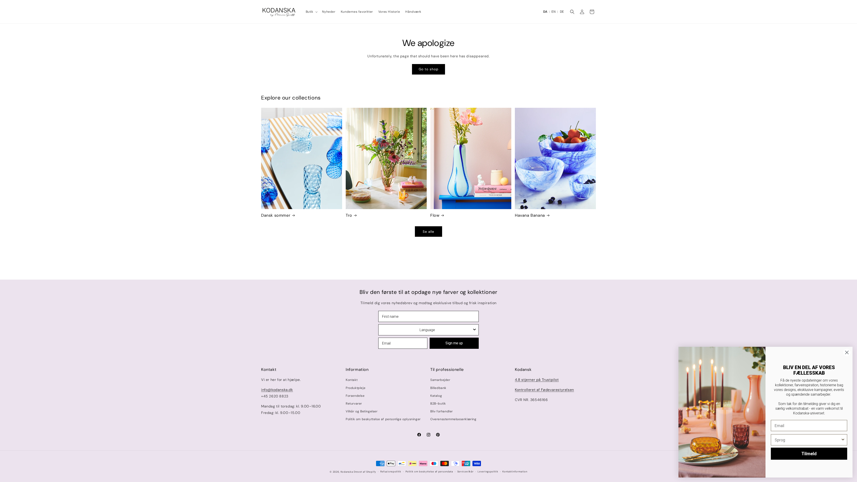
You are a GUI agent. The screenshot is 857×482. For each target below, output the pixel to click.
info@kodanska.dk (277, 389)
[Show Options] (474, 329)
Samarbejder (440, 380)
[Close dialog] (847, 352)
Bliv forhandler (441, 411)
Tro (349, 215)
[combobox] (427, 329)
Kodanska (347, 471)
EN (553, 11)
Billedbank (438, 388)
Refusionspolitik (390, 471)
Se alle (428, 231)
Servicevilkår (465, 471)
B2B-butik (438, 403)
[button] (311, 11)
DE (562, 11)
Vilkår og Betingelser (362, 411)
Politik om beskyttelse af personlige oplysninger (383, 419)
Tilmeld (809, 453)
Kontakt (352, 380)
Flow (434, 215)
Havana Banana (530, 215)
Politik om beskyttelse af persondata (429, 471)
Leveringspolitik (488, 471)
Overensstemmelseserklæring (453, 419)
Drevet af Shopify (365, 471)
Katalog (436, 396)
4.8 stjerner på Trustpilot (537, 379)
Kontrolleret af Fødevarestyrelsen (544, 389)
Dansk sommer (275, 215)
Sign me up (454, 343)
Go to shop (428, 69)
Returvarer (354, 403)
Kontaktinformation (514, 471)
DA (545, 11)
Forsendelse (355, 396)
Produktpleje (355, 388)
